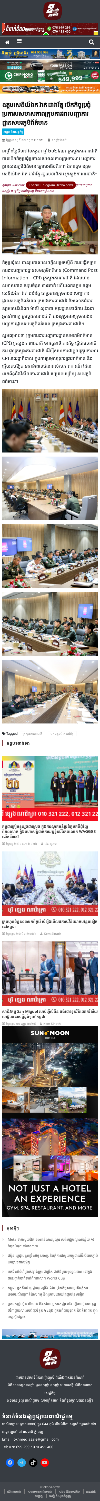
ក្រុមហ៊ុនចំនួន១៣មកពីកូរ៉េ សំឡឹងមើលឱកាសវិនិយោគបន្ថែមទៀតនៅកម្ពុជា (49, 924)
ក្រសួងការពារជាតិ (32, 733)
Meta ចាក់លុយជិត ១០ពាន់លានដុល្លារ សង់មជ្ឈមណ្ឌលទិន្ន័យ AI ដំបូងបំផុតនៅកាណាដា (51, 1242)
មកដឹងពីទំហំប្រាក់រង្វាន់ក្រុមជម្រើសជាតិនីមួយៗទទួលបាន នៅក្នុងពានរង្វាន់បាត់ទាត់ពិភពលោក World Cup (50, 1274)
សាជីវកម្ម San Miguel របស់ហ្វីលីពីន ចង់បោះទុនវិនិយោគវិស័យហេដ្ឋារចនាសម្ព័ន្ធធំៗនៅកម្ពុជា (50, 1014)
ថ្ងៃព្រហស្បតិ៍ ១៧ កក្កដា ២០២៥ (24, 140)
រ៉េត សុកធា (51, 844)
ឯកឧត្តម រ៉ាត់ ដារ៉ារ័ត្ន (62, 733)
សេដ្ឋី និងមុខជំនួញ (60, 1496)
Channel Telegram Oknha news (51, 185)
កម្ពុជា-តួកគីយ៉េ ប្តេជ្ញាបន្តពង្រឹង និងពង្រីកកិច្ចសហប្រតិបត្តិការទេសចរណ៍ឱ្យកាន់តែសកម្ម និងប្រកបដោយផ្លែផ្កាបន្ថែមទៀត (48, 1291)
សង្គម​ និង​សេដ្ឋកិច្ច (13, 132)
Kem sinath (52, 933)
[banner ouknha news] (50, 28)
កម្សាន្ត (39, 1496)
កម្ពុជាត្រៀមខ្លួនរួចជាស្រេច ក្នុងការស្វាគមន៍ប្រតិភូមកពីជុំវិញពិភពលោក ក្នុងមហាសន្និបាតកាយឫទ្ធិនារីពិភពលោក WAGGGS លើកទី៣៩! (49, 831)
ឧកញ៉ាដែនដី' (59, 140)
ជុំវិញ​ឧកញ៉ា (14, 1491)
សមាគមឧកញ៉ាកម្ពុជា (39, 1491)
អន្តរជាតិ (91, 1491)
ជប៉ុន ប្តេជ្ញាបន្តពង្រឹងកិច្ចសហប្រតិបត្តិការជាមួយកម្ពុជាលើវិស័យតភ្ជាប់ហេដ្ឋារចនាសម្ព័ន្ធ (53, 1258)
